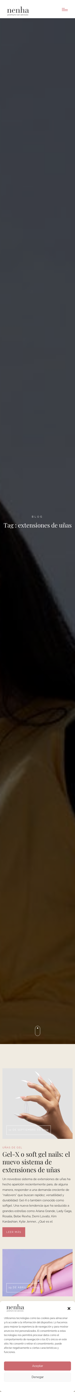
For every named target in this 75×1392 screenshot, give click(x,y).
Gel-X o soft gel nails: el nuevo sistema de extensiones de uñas (36, 1161)
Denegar (38, 1377)
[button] (69, 1308)
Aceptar (37, 1366)
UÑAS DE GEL (12, 1147)
